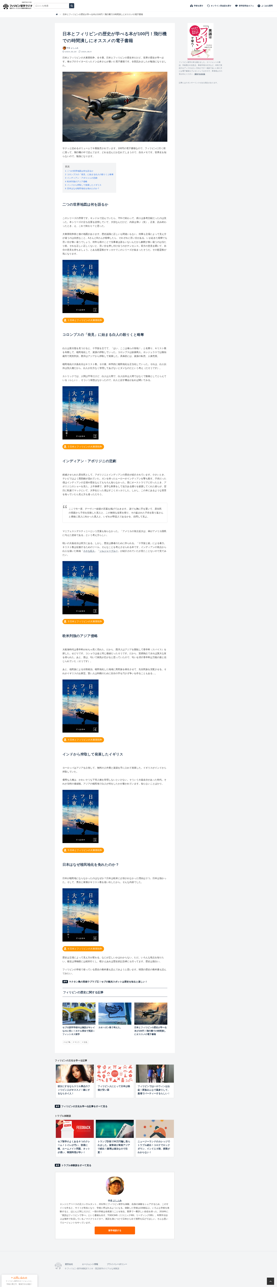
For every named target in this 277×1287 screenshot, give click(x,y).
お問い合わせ (20, 1277)
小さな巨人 (89, 551)
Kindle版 (201, 74)
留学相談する (114, 1230)
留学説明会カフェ (246, 6)
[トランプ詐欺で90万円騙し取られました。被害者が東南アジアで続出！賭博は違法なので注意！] (115, 1129)
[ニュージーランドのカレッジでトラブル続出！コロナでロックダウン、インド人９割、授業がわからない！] (155, 1129)
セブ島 (67, 1042)
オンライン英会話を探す (221, 6)
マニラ (77, 1042)
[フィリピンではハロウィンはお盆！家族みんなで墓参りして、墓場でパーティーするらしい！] (155, 1074)
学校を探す (198, 6)
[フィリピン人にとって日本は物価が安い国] (115, 1074)
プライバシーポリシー (117, 1264)
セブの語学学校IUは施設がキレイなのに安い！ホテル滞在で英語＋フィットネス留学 (78, 1030)
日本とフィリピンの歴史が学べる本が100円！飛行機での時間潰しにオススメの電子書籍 (150, 1030)
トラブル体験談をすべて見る (76, 1165)
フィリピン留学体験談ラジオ (18, 6)
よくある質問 (267, 6)
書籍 (196, 74)
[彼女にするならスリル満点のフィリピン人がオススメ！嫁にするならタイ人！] (75, 1074)
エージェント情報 (90, 1264)
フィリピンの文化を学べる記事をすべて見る (84, 1106)
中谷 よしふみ (72, 48)
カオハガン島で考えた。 (110, 1027)
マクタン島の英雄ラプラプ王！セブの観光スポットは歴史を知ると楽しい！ (108, 981)
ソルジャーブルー (108, 551)
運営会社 (69, 1264)
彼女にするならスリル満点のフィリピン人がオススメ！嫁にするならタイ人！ (74, 1090)
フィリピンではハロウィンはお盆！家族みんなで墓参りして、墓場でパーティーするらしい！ (154, 1090)
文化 (85, 1042)
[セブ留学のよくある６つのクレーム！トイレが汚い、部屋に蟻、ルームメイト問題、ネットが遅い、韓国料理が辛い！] (75, 1129)
